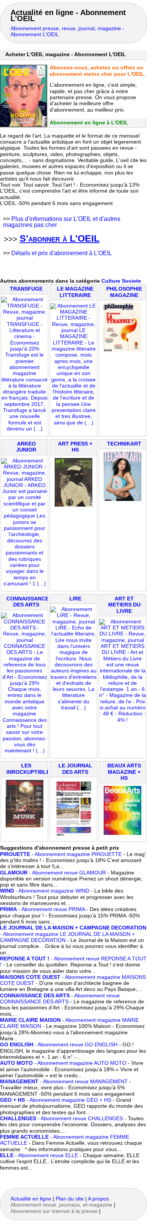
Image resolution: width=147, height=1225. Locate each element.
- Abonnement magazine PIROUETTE (61, 854)
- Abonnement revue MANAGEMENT (64, 1081)
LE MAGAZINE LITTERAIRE (75, 292)
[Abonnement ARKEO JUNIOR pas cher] (24, 583)
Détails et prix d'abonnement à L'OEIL (61, 253)
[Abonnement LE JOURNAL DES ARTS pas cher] (73, 834)
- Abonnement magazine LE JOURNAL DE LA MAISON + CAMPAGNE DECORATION (73, 934)
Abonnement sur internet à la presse (54, 1211)
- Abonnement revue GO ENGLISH (59, 1044)
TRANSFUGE (26, 289)
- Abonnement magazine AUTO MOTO (63, 1063)
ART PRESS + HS (75, 447)
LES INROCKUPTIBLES (29, 769)
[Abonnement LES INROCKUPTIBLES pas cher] (24, 825)
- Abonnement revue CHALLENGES (61, 1118)
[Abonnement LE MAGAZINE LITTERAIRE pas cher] (73, 423)
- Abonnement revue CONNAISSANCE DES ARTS (60, 998)
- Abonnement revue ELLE (39, 1155)
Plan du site (70, 1199)
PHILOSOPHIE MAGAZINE (124, 292)
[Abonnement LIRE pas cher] (73, 707)
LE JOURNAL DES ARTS (75, 769)
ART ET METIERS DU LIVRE (124, 605)
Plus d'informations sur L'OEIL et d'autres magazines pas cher (61, 221)
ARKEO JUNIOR (26, 447)
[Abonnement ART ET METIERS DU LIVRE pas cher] (122, 720)
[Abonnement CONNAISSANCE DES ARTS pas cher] (24, 750)
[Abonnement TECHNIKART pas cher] (122, 499)
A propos (98, 1199)
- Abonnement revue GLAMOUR (53, 873)
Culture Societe (121, 281)
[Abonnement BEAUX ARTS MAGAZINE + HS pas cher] (122, 833)
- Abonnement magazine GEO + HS (55, 1100)
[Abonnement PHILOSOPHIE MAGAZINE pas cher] (122, 349)
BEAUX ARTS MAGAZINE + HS (124, 772)
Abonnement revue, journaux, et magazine (61, 1205)
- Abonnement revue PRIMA (42, 909)
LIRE (75, 599)
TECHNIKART (124, 444)
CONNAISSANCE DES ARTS (27, 602)
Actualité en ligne (31, 1199)
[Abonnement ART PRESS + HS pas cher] (73, 505)
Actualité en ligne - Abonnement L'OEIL (68, 15)
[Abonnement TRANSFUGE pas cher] (24, 429)
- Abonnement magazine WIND (44, 891)
